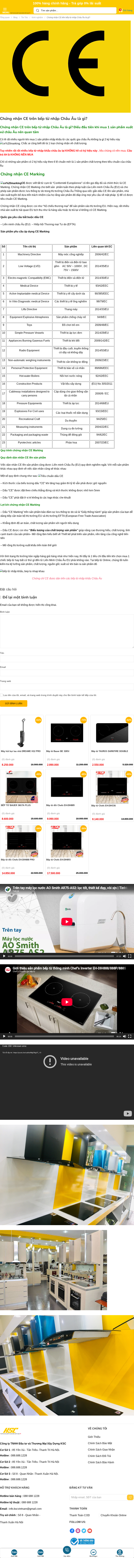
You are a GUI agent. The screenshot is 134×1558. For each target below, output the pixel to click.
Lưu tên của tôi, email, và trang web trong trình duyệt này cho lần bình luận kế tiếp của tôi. (50, 695)
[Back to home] (20, 10)
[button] (5, 10)
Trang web (5, 681)
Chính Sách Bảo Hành (101, 1462)
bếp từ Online (102, 560)
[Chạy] (4, 956)
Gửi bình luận (13, 703)
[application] (67, 921)
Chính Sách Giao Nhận (101, 1449)
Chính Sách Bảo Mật (100, 1443)
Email (3, 667)
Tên (2, 653)
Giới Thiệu (94, 1437)
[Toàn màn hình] (129, 956)
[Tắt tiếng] (124, 956)
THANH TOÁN (78, 1508)
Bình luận (5, 612)
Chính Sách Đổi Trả (99, 1456)
